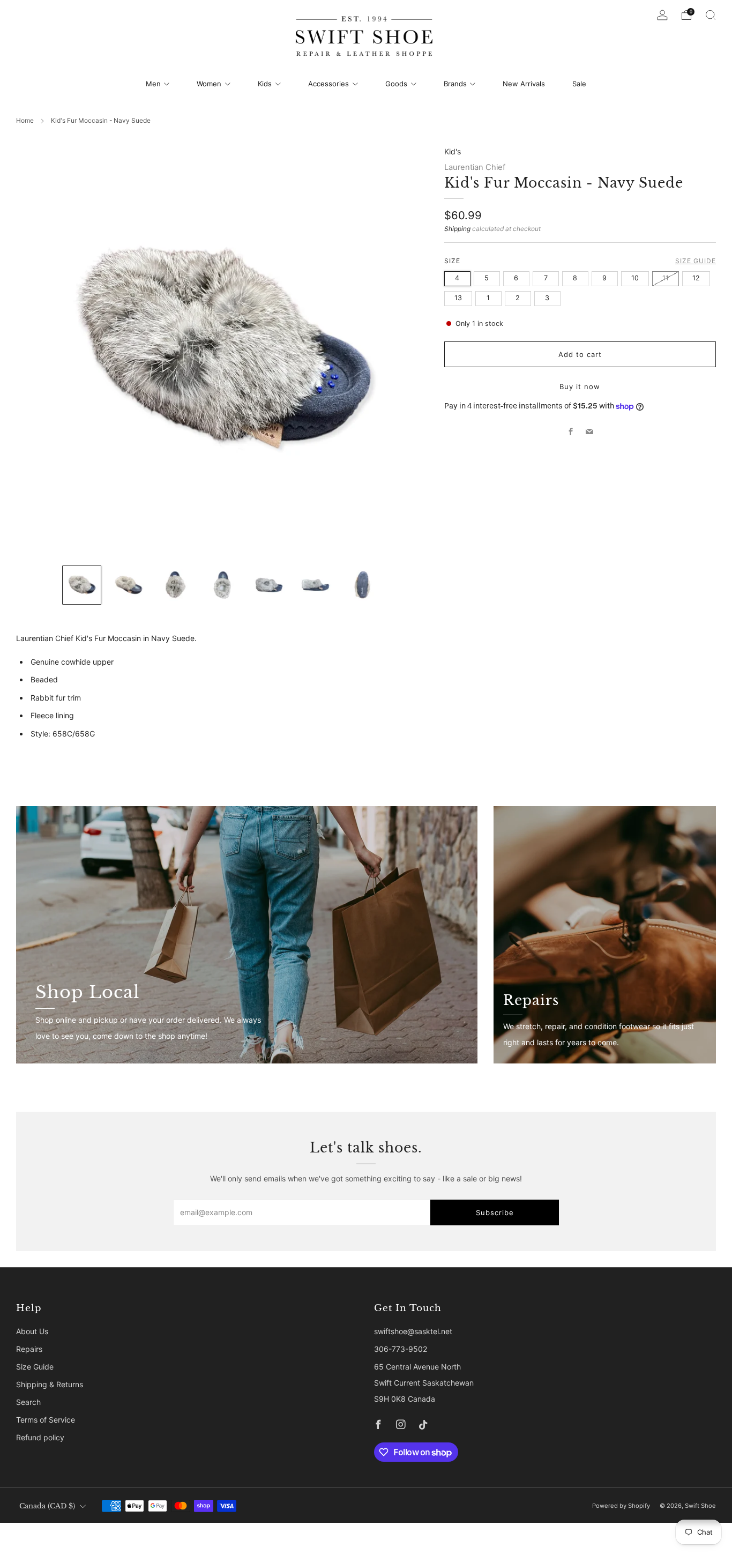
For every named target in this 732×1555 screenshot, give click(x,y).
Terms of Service (45, 1419)
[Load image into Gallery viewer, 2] (128, 585)
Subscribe (495, 1212)
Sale (579, 83)
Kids (265, 83)
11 (665, 278)
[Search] (710, 15)
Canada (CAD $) (47, 1506)
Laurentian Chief (474, 167)
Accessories (328, 83)
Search (28, 1402)
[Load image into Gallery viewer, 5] (268, 585)
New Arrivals (524, 83)
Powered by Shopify (621, 1505)
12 (696, 278)
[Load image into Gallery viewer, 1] (81, 585)
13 (458, 298)
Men (153, 83)
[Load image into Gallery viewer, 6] (315, 585)
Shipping (457, 229)
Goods (396, 83)
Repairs (29, 1348)
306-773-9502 (400, 1348)
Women (209, 83)
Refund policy (40, 1437)
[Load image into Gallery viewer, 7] (362, 585)
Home (25, 120)
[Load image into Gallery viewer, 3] (175, 585)
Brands (455, 83)
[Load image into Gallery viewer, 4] (222, 585)
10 (635, 278)
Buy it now (579, 386)
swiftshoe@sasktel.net (413, 1331)
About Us (32, 1331)
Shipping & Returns (49, 1384)
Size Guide (695, 261)
